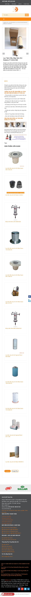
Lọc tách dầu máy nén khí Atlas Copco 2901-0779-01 (14, 302)
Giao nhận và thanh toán (6, 523)
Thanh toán (26, 3)
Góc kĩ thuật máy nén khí (7, 556)
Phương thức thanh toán (6, 518)
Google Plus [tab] (15, 471)
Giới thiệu (7, 3)
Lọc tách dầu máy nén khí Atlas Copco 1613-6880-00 (14, 409)
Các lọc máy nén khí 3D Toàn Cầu (9, 539)
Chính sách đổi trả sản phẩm (7, 519)
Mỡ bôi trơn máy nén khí (7, 546)
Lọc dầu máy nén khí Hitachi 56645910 (14, 461)
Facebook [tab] (7, 471)
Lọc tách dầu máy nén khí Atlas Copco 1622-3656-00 (14, 382)
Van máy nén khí (5, 544)
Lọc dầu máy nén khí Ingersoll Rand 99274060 (14, 355)
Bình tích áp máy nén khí (7, 548)
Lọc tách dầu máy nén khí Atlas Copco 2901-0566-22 (14, 275)
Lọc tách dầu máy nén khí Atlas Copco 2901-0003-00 (14, 168)
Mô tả (5, 81)
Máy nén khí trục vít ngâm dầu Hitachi (10, 529)
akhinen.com (8, 579)
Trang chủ (5, 22)
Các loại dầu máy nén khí (7, 537)
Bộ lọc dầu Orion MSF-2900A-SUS (13, 328)
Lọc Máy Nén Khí (12, 22)
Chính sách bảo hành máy (7, 521)
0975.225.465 (8, 594)
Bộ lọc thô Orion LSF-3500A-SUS (13, 221)
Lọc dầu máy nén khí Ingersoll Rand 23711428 (14, 435)
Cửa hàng (14, 3)
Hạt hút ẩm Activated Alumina (8, 551)
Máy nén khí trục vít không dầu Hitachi (10, 531)
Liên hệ (19, 3)
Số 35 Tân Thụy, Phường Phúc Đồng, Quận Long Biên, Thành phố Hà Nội (15, 511)
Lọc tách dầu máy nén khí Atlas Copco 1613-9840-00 (14, 249)
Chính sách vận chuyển (6, 516)
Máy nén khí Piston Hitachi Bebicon (9, 527)
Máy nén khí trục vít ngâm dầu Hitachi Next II (11, 533)
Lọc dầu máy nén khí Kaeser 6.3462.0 (14, 195)
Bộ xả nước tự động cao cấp (8, 549)
